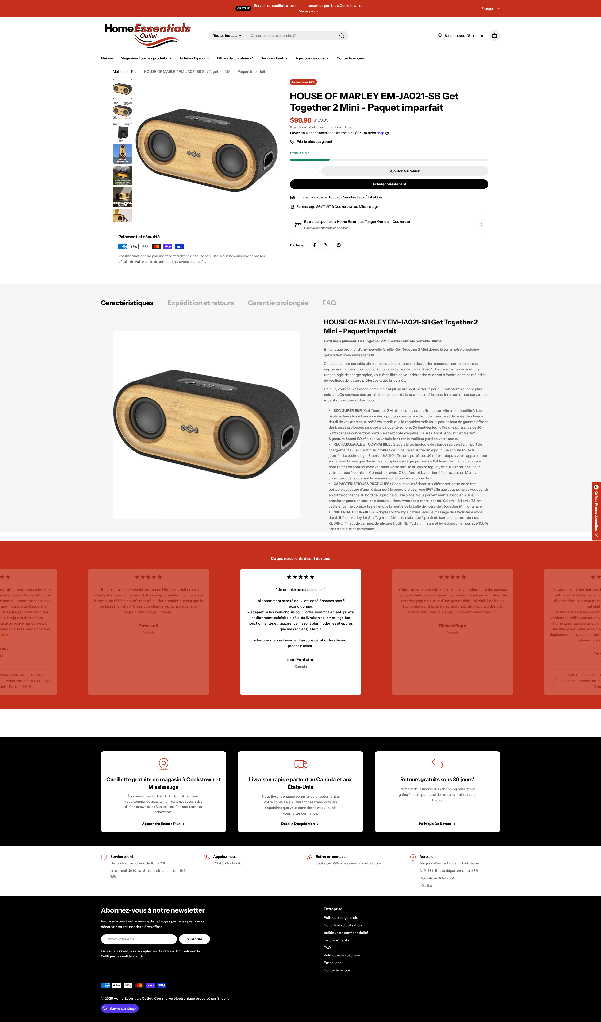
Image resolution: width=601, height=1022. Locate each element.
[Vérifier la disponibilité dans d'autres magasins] (481, 224)
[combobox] (278, 35)
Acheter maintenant (389, 184)
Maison (119, 71)
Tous (134, 71)
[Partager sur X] (326, 245)
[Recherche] (342, 36)
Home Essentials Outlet (133, 998)
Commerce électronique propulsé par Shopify (192, 998)
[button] (596, 511)
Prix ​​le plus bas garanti (315, 141)
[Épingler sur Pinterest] (338, 245)
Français (488, 8)
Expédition (298, 127)
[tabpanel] (300, 425)
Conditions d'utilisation (175, 951)
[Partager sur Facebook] (314, 245)
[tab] (127, 304)
